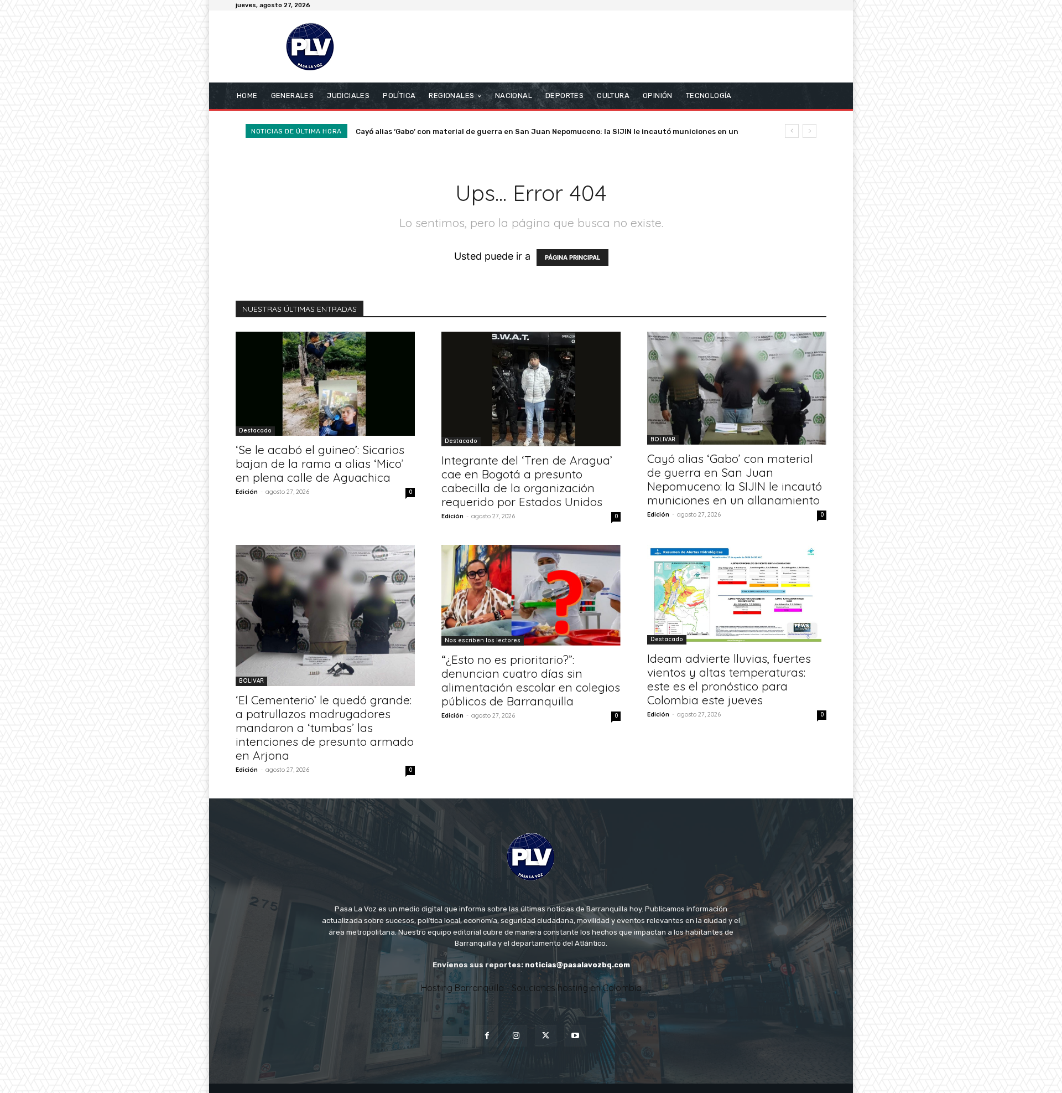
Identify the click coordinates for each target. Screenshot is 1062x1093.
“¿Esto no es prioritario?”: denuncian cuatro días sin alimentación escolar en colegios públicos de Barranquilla (530, 680)
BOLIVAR (662, 439)
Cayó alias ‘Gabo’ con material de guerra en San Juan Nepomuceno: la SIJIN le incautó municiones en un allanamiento (734, 479)
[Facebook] (487, 1035)
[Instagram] (516, 1035)
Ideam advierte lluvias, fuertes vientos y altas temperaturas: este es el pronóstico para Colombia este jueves (729, 679)
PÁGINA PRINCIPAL (572, 257)
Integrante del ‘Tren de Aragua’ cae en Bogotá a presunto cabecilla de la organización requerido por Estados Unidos (526, 481)
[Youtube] (575, 1035)
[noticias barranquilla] (315, 46)
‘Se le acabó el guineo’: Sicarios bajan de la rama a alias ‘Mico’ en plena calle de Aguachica (320, 463)
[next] (809, 131)
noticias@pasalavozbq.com (577, 965)
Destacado (255, 430)
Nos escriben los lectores (482, 640)
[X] (545, 1035)
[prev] (792, 131)
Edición (247, 492)
